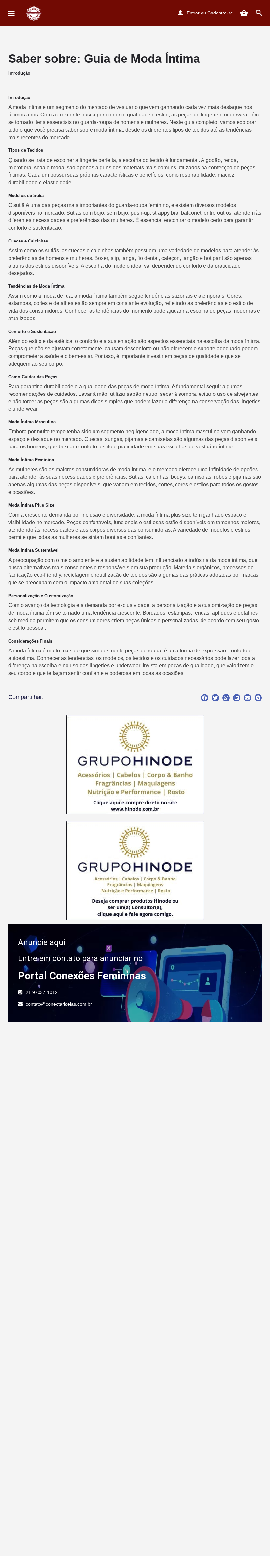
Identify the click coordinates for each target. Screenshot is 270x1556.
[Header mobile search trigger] (259, 13)
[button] (204, 697)
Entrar (193, 12)
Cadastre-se (220, 12)
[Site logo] (35, 13)
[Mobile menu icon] (11, 13)
